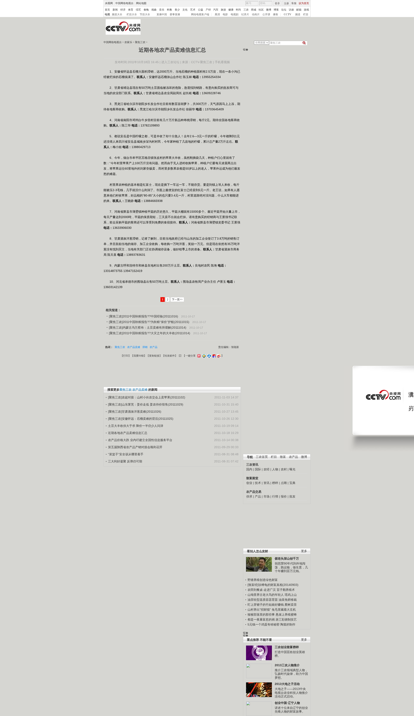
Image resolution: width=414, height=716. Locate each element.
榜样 (275, 483)
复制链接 (154, 355)
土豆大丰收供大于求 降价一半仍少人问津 (135, 425)
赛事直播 (175, 14)
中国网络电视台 (124, 3)
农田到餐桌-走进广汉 (262, 589)
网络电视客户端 (200, 14)
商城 (253, 9)
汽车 (215, 9)
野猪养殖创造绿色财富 (263, 580)
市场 (266, 496)
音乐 (161, 9)
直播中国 (162, 14)
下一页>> (177, 299)
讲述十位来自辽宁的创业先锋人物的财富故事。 (291, 709)
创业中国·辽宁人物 (287, 703)
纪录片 (245, 14)
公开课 (266, 14)
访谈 (291, 9)
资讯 (266, 483)
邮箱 (298, 9)
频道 (297, 14)
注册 (286, 3)
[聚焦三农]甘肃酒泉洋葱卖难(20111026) (134, 411)
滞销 (144, 347)
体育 (130, 9)
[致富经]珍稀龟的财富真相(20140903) (273, 585)
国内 (249, 469)
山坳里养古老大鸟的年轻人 (266, 594)
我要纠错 (138, 355)
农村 (284, 469)
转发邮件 (170, 355)
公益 (200, 9)
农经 (266, 469)
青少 (177, 9)
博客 (276, 9)
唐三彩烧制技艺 (286, 619)
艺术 (192, 9)
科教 (169, 9)
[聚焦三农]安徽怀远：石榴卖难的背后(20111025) (140, 418)
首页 (107, 9)
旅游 (223, 9)
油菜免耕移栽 (288, 599)
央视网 (109, 3)
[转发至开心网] (198, 355)
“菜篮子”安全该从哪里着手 (125, 454)
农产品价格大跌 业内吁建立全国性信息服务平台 (140, 440)
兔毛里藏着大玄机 (284, 609)
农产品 (293, 457)
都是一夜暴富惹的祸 (261, 619)
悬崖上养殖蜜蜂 (286, 614)
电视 (107, 14)
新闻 (115, 9)
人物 (275, 469)
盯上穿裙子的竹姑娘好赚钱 (266, 604)
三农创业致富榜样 (287, 647)
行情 (275, 496)
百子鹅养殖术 (286, 589)
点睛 (284, 483)
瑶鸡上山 (291, 594)
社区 (261, 9)
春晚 (146, 9)
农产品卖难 (133, 347)
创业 (249, 483)
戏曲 (154, 9)
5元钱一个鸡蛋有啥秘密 (263, 624)
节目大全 (145, 14)
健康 (231, 9)
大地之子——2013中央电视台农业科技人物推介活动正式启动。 (291, 692)
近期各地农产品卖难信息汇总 (127, 433)
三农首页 (262, 457)
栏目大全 (132, 14)
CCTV (287, 14)
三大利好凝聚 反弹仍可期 (125, 461)
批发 (292, 496)
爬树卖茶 (291, 604)
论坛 (283, 9)
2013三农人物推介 (287, 665)
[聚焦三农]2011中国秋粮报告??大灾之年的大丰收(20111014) (149, 333)
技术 (258, 483)
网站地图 (141, 3)
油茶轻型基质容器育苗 (263, 599)
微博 (268, 9)
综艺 (138, 9)
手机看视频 (222, 62)
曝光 (292, 469)
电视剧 (234, 14)
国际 (258, 469)
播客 (275, 14)
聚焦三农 (140, 42)
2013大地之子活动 (287, 684)
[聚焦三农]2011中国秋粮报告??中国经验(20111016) (143, 316)
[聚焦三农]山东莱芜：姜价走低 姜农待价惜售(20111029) (145, 404)
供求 (249, 496)
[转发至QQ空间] (203, 355)
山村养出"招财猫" (259, 609)
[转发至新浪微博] (218, 355)
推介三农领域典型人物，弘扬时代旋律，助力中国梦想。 (291, 673)
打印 (125, 355)
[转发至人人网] (208, 355)
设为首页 (304, 3)
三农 (246, 9)
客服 (293, 3)
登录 (277, 3)
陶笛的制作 (287, 624)
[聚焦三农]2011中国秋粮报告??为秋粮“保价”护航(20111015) (149, 322)
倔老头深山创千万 (287, 558)
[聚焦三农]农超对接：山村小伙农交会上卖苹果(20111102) (146, 397)
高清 (217, 14)
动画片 (256, 14)
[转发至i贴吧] (213, 355)
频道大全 (117, 14)
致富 (283, 457)
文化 (185, 9)
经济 (122, 9)
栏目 (305, 14)
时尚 (238, 9)
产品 (258, 496)
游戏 (306, 9)
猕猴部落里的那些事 (261, 614)
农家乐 (128, 42)
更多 (304, 551)
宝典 (292, 483)
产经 (208, 9)
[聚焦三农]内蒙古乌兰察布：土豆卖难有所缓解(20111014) (147, 327)
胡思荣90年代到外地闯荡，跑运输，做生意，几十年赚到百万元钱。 (291, 567)
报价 (284, 496)
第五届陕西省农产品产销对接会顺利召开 (135, 447)
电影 (225, 14)
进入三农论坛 (170, 62)
